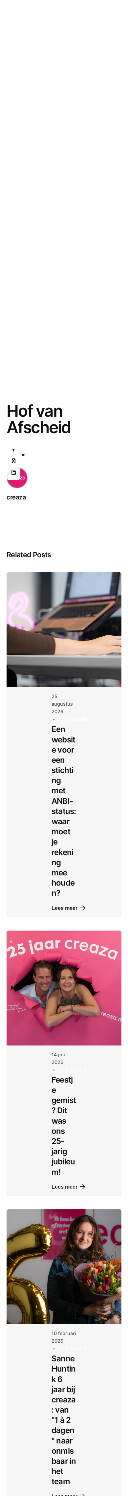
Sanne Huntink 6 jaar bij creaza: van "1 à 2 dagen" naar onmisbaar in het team (64, 1420)
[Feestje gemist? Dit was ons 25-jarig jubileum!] (64, 988)
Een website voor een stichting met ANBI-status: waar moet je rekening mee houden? (64, 811)
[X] (13, 461)
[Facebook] (13, 449)
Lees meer (64, 908)
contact (105, 89)
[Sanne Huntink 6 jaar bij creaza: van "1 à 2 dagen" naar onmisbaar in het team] (64, 1266)
